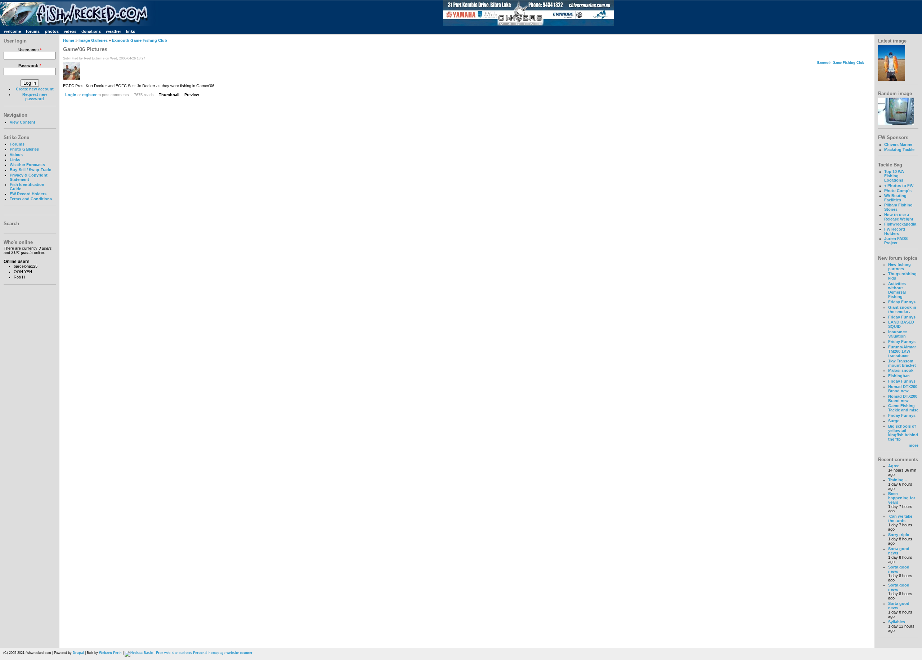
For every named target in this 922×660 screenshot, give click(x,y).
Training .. (897, 480)
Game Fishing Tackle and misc (903, 407)
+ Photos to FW (898, 185)
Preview (191, 95)
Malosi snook (900, 370)
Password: (29, 65)
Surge (893, 421)
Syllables (896, 622)
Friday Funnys (902, 302)
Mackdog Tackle (899, 149)
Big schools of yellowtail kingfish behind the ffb (903, 432)
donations (91, 31)
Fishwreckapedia (900, 224)
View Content (22, 122)
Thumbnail (169, 95)
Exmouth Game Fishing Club (139, 40)
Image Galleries (93, 40)
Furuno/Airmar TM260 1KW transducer (902, 351)
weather (113, 31)
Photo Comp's (898, 190)
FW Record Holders (28, 194)
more (913, 445)
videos (70, 31)
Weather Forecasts (27, 164)
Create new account (35, 89)
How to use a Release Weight (898, 217)
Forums (17, 144)
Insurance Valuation (897, 334)
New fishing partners (899, 266)
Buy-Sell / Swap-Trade (30, 170)
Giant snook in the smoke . (902, 309)
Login (70, 95)
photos (52, 31)
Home (68, 40)
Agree (893, 466)
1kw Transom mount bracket (902, 363)
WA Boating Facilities (895, 197)
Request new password (34, 96)
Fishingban (899, 376)
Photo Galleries (24, 149)
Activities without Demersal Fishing (897, 290)
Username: (29, 50)
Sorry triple (898, 534)
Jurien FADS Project (896, 240)
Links (15, 159)
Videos (16, 154)
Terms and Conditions (31, 199)
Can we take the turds (900, 518)
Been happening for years (901, 497)
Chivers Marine (898, 144)
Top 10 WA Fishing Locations (894, 175)
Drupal (78, 653)
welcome (12, 31)
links (130, 31)
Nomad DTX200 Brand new (902, 388)
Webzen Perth (110, 653)
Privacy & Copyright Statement (29, 177)
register (89, 95)
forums (33, 31)
